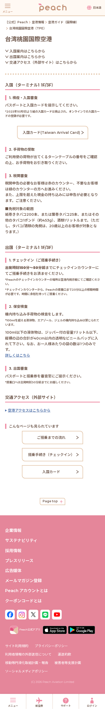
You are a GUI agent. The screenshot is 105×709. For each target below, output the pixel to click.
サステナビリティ (21, 540)
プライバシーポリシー (51, 646)
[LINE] (45, 614)
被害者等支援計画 (68, 663)
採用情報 (13, 550)
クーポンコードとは (23, 600)
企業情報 (13, 530)
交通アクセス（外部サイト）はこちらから (43, 62)
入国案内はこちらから (27, 51)
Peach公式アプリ (29, 629)
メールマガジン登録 (23, 580)
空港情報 (38, 22)
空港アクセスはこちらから (29, 410)
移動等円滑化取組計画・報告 (26, 663)
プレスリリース (19, 560)
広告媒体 (13, 570)
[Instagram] (22, 614)
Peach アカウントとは (26, 590)
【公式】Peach (16, 22)
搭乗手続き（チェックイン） (51, 454)
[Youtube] (57, 614)
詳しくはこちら (17, 355)
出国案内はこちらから (27, 56)
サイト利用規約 (16, 646)
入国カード (51, 472)
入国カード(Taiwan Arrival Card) (51, 132)
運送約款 (64, 654)
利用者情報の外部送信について (28, 654)
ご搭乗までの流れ (51, 437)
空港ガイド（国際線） (63, 22)
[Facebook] (10, 614)
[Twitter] (33, 614)
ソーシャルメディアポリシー (26, 671)
